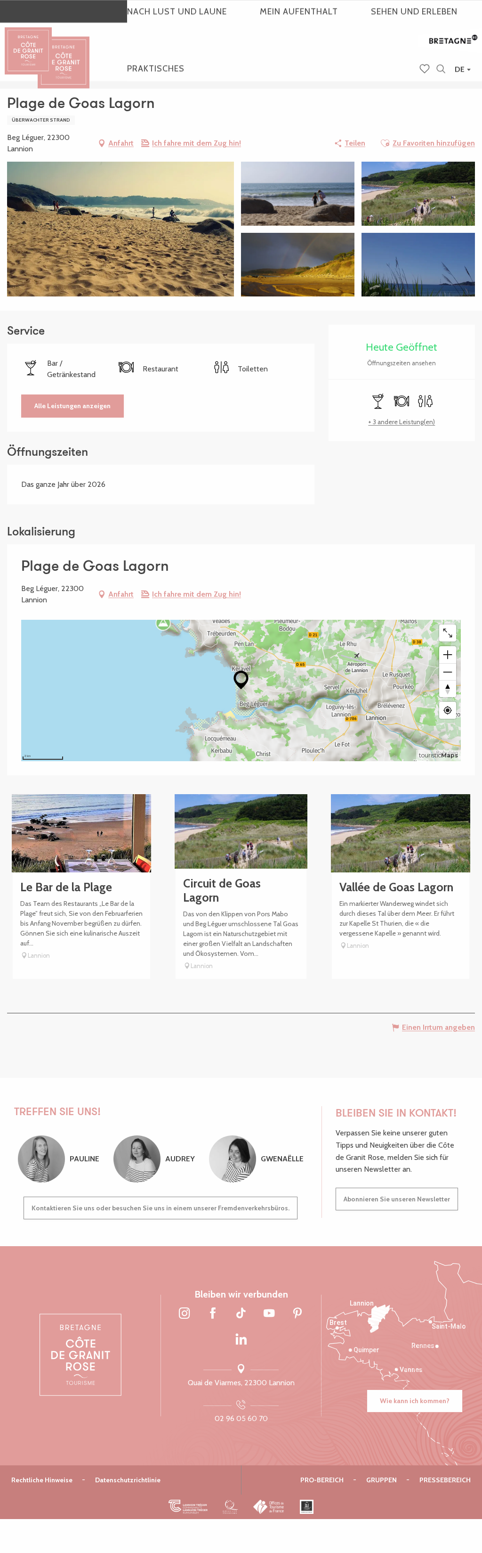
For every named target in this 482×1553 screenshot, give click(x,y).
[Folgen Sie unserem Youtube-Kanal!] (269, 1314)
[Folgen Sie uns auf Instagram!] (184, 1314)
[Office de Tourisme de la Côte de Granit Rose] (63, 54)
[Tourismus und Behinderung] (306, 1507)
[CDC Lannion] (188, 1507)
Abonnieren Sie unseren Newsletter (397, 1199)
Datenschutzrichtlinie (128, 1480)
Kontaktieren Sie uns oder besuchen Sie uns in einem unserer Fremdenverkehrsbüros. (160, 1208)
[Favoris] (425, 69)
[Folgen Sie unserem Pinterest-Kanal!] (297, 1314)
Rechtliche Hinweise (41, 1480)
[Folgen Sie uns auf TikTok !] (241, 1314)
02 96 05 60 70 (241, 1418)
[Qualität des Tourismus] (230, 1507)
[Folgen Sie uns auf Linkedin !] (241, 1339)
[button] (441, 69)
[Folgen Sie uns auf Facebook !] (213, 1314)
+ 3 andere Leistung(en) (401, 422)
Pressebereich (445, 1480)
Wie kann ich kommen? (415, 1401)
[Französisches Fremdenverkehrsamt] (269, 1507)
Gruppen (381, 1480)
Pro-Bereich (322, 1480)
